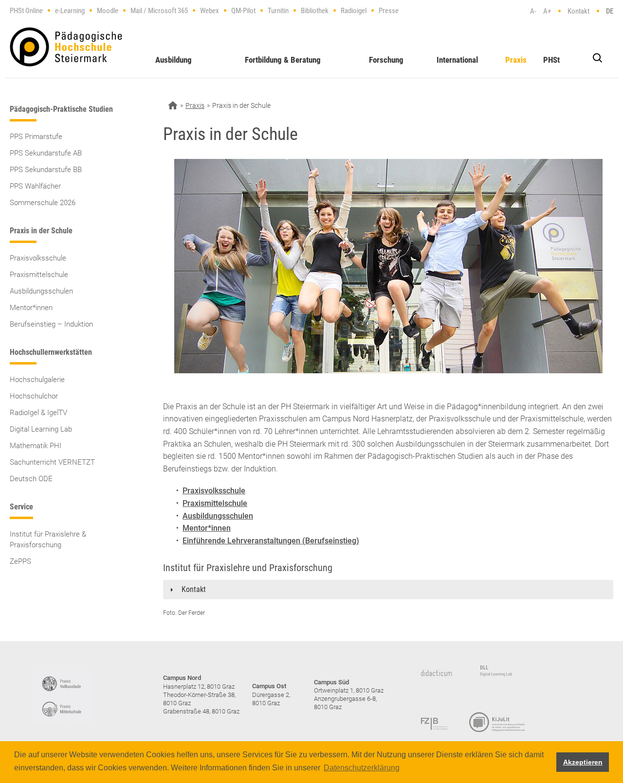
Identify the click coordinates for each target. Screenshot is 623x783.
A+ (547, 11)
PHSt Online (26, 10)
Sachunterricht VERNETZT (52, 462)
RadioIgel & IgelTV (38, 412)
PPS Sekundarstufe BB (46, 169)
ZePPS (20, 561)
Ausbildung (173, 60)
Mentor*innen (31, 307)
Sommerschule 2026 (42, 202)
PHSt (551, 60)
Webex (209, 10)
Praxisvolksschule (38, 258)
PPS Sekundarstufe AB (46, 153)
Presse (389, 10)
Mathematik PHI (35, 445)
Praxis (516, 60)
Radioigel (353, 10)
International (457, 60)
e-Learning (70, 10)
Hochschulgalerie (37, 379)
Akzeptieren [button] (583, 762)
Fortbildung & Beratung (283, 60)
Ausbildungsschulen (41, 291)
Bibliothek (315, 10)
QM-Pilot (243, 10)
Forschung (386, 60)
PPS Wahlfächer (35, 186)
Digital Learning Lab (41, 429)
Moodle (107, 10)
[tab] (388, 589)
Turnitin (278, 10)
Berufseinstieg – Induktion (51, 324)
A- (533, 11)
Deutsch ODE (31, 478)
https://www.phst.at (66, 47)
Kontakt (578, 11)
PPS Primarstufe (36, 136)
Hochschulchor (34, 396)
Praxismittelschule (39, 274)
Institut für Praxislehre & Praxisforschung (48, 539)
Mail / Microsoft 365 (159, 10)
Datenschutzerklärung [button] (362, 768)
